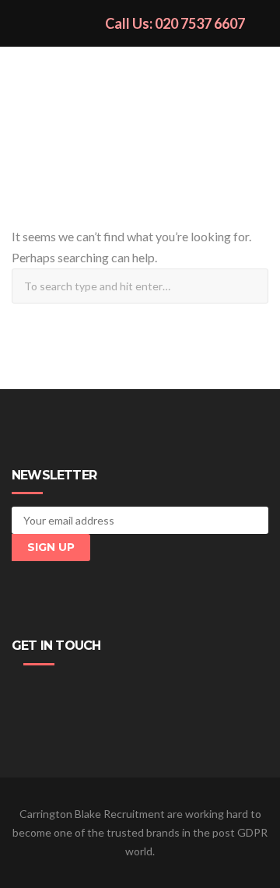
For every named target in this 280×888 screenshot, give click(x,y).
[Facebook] (24, 691)
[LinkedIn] (70, 691)
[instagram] (94, 691)
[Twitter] (47, 691)
